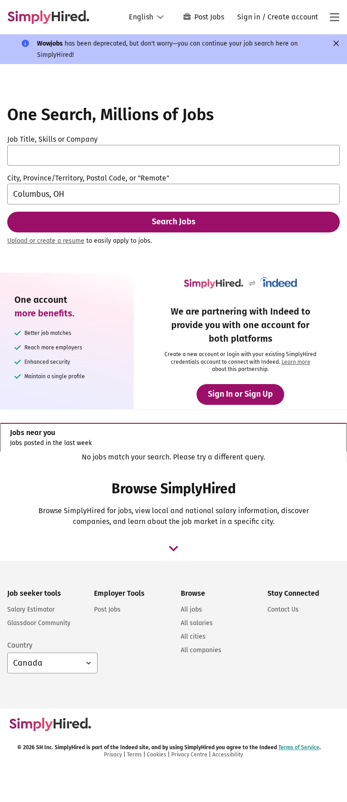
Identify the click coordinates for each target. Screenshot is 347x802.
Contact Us (283, 609)
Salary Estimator (31, 609)
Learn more (295, 362)
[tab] (173, 437)
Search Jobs (174, 222)
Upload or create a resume (45, 241)
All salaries (197, 623)
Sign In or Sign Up (240, 394)
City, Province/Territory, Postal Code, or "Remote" (88, 178)
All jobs (191, 609)
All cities (193, 636)
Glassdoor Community (38, 623)
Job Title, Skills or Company (52, 139)
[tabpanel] (173, 457)
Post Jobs (209, 17)
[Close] (336, 43)
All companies (201, 650)
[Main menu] (334, 17)
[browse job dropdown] (173, 548)
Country (20, 645)
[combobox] (173, 155)
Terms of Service (298, 747)
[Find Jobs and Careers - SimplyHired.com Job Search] (48, 17)
